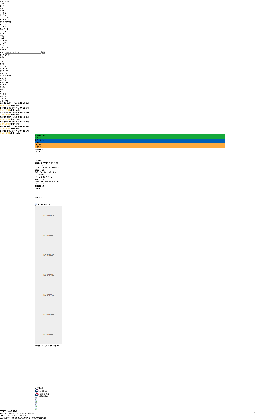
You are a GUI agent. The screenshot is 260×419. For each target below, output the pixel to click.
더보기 (37, 151)
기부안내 (3, 40)
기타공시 (3, 36)
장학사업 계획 (4, 19)
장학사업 (3, 15)
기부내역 (3, 45)
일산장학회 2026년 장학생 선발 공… (47, 181)
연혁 (1, 8)
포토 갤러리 (4, 29)
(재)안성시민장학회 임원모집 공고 (46, 172)
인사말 (2, 3)
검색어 (2, 52)
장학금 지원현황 (5, 22)
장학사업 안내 (4, 17)
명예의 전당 (4, 47)
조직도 (2, 10)
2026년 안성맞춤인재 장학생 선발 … (47, 167)
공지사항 (3, 26)
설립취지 (3, 6)
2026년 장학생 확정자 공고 (44, 177)
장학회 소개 (39, 388)
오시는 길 (3, 13)
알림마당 (3, 24)
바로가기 (38, 138)
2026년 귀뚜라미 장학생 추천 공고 (46, 163)
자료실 (2, 38)
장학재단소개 (4, 1)
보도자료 (3, 31)
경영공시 (3, 33)
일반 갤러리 (39, 197)
